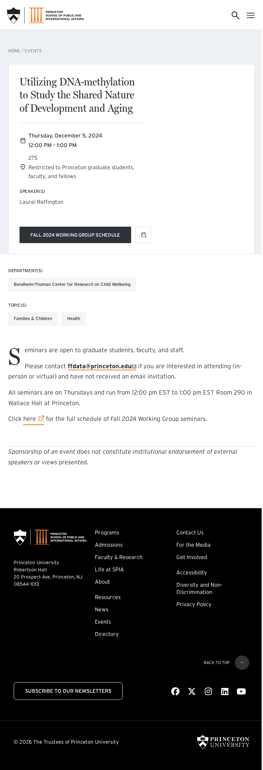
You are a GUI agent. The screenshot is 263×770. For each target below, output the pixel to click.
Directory (107, 634)
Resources (108, 597)
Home (14, 50)
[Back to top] (242, 662)
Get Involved (191, 557)
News (101, 609)
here (33, 418)
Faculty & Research (118, 557)
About (102, 582)
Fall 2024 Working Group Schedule (75, 236)
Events (33, 50)
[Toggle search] (235, 15)
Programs (107, 532)
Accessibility (191, 572)
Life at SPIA (109, 569)
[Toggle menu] (250, 15)
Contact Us (189, 532)
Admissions (109, 545)
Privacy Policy (194, 604)
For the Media (193, 545)
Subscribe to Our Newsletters (68, 691)
